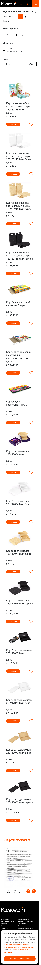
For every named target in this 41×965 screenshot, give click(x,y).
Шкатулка (22, 35)
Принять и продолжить (20, 959)
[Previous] (28, 891)
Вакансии (4, 926)
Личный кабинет (23, 919)
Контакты (4, 928)
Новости (4, 923)
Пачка (8, 35)
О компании (5, 919)
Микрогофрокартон (14, 51)
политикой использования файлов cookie (19, 947)
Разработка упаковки (25, 921)
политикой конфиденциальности (16, 945)
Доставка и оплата (7, 921)
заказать (13, 124)
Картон (9, 48)
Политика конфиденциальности (25, 927)
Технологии (22, 923)
